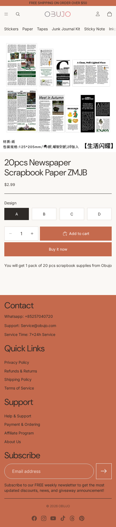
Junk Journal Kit (66, 29)
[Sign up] (104, 471)
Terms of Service (19, 388)
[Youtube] (53, 518)
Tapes (42, 29)
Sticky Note (94, 29)
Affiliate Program (19, 433)
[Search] (18, 14)
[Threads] (72, 518)
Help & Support (17, 416)
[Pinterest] (82, 518)
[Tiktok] (63, 518)
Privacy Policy (16, 362)
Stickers (11, 29)
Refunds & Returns (20, 371)
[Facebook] (34, 518)
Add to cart (79, 233)
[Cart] (109, 14)
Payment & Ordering (22, 424)
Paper (27, 29)
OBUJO (64, 506)
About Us (12, 441)
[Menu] (6, 14)
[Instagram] (43, 518)
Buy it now (58, 249)
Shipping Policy (18, 379)
